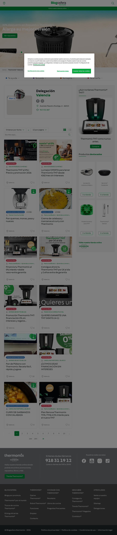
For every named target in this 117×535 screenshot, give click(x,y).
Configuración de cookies (36, 71)
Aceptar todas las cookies (81, 71)
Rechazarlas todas (63, 71)
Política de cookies (39, 65)
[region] (59, 65)
